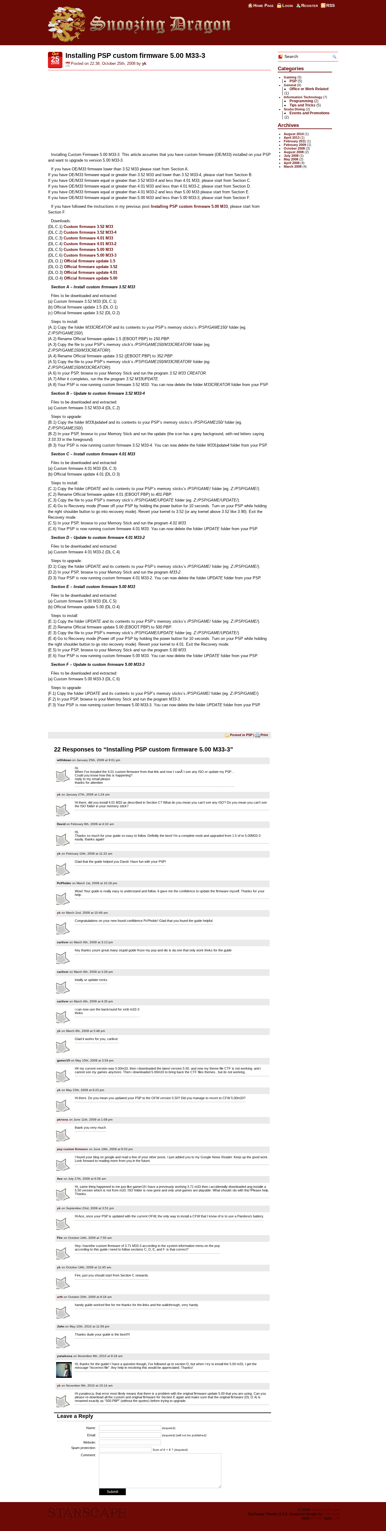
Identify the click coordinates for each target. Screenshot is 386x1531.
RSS (330, 5)
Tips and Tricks (302, 105)
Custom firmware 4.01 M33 (88, 238)
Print (264, 734)
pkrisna (62, 1119)
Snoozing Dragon (325, 1510)
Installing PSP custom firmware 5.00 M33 (189, 206)
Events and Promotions (310, 113)
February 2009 (295, 145)
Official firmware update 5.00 (90, 278)
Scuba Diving (294, 109)
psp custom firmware (72, 1149)
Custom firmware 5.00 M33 (88, 249)
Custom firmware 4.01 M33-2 (90, 244)
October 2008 (294, 148)
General (290, 85)
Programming (301, 101)
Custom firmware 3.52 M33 (88, 226)
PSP (249, 734)
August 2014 (294, 134)
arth (60, 1297)
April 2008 (291, 163)
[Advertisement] (159, 111)
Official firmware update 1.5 (89, 261)
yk (144, 63)
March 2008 (293, 166)
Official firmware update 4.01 (90, 272)
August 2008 (294, 152)
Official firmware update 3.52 (90, 266)
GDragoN (332, 1514)
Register (309, 5)
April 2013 (291, 137)
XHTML (316, 1518)
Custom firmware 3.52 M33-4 (90, 232)
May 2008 (291, 159)
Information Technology (303, 97)
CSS (336, 1518)
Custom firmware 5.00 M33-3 (90, 255)
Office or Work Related (309, 89)
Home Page (263, 5)
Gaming (290, 77)
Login (287, 5)
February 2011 (295, 141)
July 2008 (291, 155)
